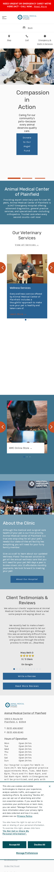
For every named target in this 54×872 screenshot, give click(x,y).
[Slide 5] (25, 669)
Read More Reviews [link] (27, 686)
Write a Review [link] (27, 676)
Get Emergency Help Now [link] (37, 166)
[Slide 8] (34, 669)
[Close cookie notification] (50, 786)
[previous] (3, 66)
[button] (4, 17)
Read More (40, 6)
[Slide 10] (40, 669)
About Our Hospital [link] (27, 579)
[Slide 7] (31, 669)
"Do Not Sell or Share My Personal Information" (16, 832)
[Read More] (39, 643)
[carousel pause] (51, 81)
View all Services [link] (25, 245)
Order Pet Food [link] (12, 866)
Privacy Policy (24, 816)
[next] (50, 66)
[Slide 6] (28, 669)
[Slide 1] (14, 178)
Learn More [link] (16, 314)
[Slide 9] (37, 669)
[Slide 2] (27, 178)
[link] (27, 17)
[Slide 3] (40, 178)
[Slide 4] (22, 669)
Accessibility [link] (10, 860)
